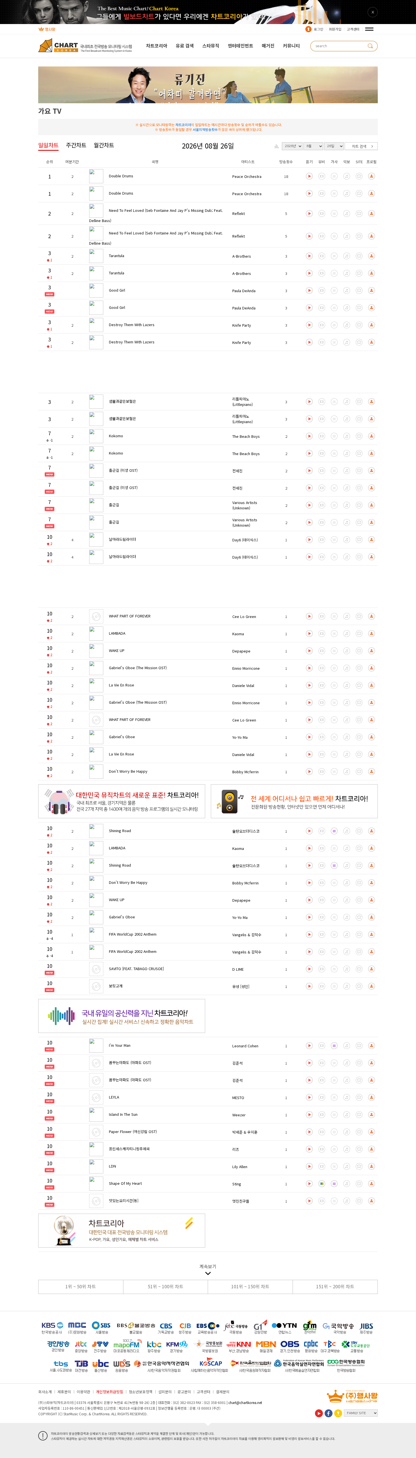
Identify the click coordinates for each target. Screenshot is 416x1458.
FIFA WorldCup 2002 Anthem (132, 934)
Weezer (239, 1114)
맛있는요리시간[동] (123, 1200)
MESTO (238, 1097)
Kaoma (238, 633)
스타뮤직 (210, 45)
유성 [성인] (240, 986)
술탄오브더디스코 (246, 831)
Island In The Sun (123, 1114)
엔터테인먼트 (240, 45)
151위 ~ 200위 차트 (335, 1286)
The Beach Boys (246, 436)
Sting (236, 1183)
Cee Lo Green (244, 616)
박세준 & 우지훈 (245, 1132)
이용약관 (83, 1391)
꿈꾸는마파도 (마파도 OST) (130, 1062)
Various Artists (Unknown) (244, 505)
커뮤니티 (291, 45)
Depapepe (241, 651)
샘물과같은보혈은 (122, 401)
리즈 (235, 1149)
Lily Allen (239, 1166)
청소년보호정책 (141, 1391)
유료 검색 (185, 45)
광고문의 (184, 1391)
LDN (112, 1166)
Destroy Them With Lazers (132, 324)
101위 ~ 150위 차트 (250, 1286)
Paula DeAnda (244, 290)
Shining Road (120, 830)
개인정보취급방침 (109, 1391)
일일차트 (48, 145)
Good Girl (117, 290)
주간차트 (76, 145)
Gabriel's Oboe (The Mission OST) (138, 667)
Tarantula (116, 255)
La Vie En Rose (121, 685)
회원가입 (335, 29)
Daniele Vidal (243, 685)
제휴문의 (64, 1391)
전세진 (237, 470)
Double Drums (121, 175)
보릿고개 (116, 985)
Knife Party (241, 325)
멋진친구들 (240, 1201)
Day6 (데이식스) (245, 539)
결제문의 (223, 1391)
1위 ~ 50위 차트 (80, 1286)
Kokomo (116, 435)
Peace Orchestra (246, 176)
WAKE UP (117, 650)
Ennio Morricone (246, 668)
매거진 (268, 45)
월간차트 (104, 145)
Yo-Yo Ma (240, 737)
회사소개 (45, 1391)
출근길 (114, 504)
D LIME (238, 969)
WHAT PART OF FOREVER (130, 616)
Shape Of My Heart (125, 1183)
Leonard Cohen (245, 1045)
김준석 (237, 1063)
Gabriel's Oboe (122, 736)
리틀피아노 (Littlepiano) (242, 401)
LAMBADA (117, 633)
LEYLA (114, 1097)
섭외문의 (165, 1391)
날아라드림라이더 (122, 539)
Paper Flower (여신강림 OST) (133, 1131)
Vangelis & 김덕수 (246, 934)
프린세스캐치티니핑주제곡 (129, 1148)
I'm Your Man (119, 1045)
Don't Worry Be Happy (128, 771)
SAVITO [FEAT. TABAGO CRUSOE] (136, 968)
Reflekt (238, 213)
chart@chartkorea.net (245, 1402)
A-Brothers (241, 256)
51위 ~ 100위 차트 (165, 1286)
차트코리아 (156, 45)
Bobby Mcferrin (245, 771)
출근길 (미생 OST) (123, 470)
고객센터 (353, 29)
